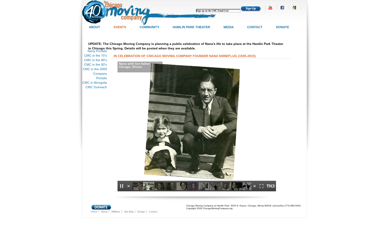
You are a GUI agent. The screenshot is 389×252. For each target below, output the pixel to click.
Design (141, 211)
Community (149, 27)
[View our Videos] (271, 7)
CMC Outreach (96, 87)
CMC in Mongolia (94, 82)
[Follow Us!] (282, 7)
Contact (254, 27)
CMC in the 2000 (95, 69)
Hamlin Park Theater (191, 27)
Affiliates (115, 211)
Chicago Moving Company (149, 12)
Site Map (128, 211)
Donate (282, 27)
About (94, 27)
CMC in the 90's (95, 64)
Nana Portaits (97, 51)
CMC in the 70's (95, 55)
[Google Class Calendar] (294, 7)
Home (94, 211)
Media (229, 27)
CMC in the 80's (95, 60)
